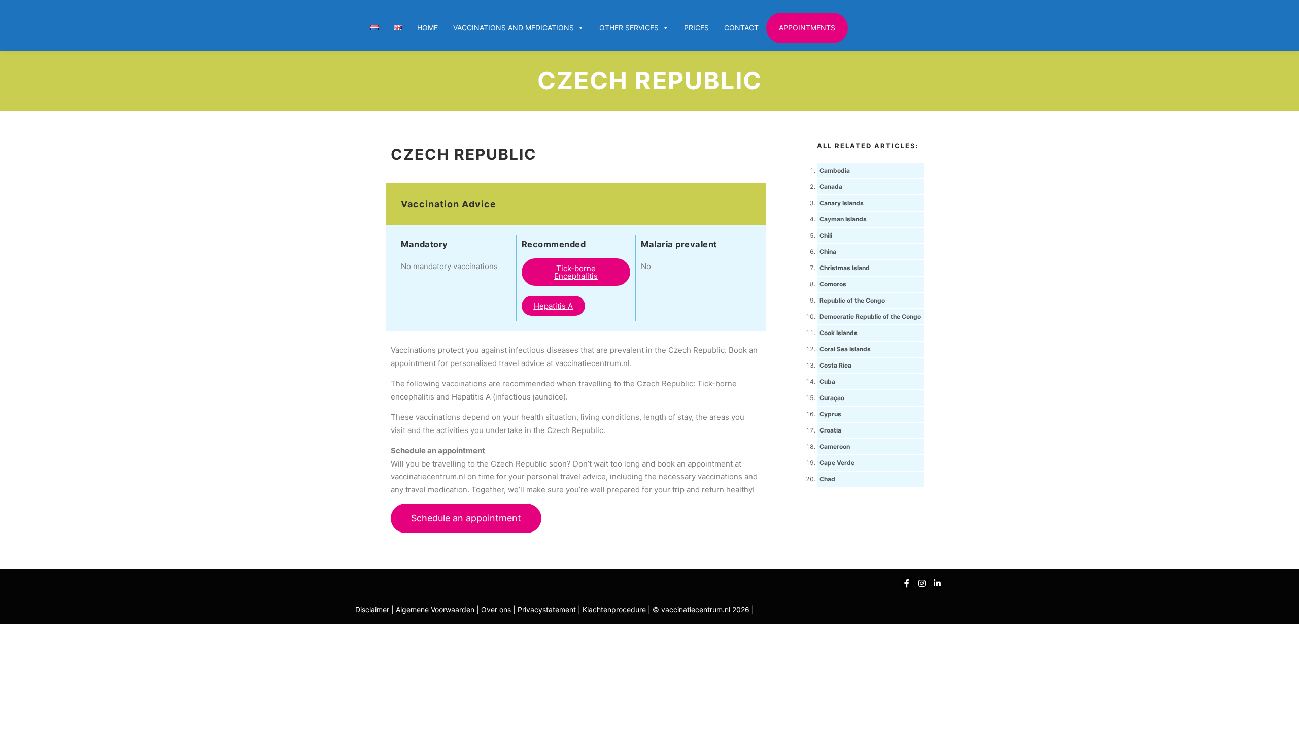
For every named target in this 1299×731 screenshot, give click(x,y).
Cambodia (834, 170)
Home (427, 27)
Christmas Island (844, 268)
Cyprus (830, 414)
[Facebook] (906, 583)
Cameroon (834, 446)
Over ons (497, 609)
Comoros (832, 284)
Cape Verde (836, 463)
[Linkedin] (937, 583)
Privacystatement (548, 609)
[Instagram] (922, 583)
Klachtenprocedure (614, 609)
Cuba (827, 381)
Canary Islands (841, 203)
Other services (629, 27)
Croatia (830, 430)
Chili (825, 235)
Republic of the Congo (852, 300)
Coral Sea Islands (845, 349)
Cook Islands (838, 333)
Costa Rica (835, 365)
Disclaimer (372, 609)
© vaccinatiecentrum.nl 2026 (701, 609)
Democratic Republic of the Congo (870, 316)
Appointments (807, 27)
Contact (741, 27)
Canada (830, 186)
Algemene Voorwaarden (435, 609)
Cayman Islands (843, 219)
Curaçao (831, 398)
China (827, 251)
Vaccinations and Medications (513, 27)
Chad (827, 479)
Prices (696, 27)
